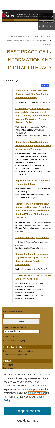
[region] (27, 398)
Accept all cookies (27, 411)
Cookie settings (36, 393)
